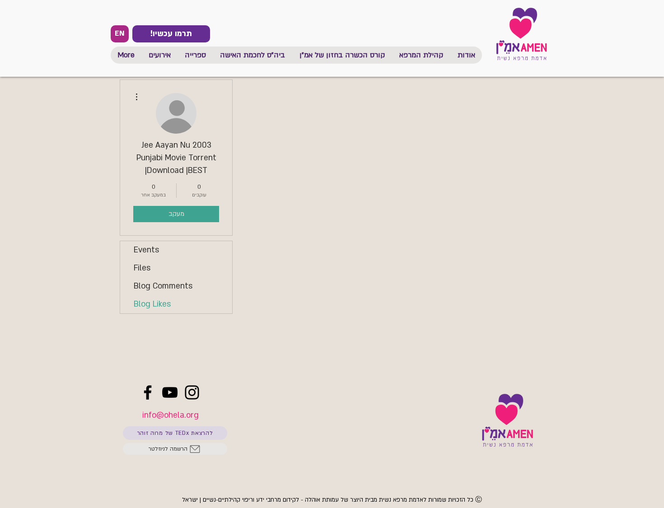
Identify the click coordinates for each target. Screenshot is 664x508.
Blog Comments (163, 286)
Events (146, 250)
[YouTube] (169, 392)
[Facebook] (147, 392)
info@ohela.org (170, 415)
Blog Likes (152, 304)
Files (142, 268)
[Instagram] (191, 392)
